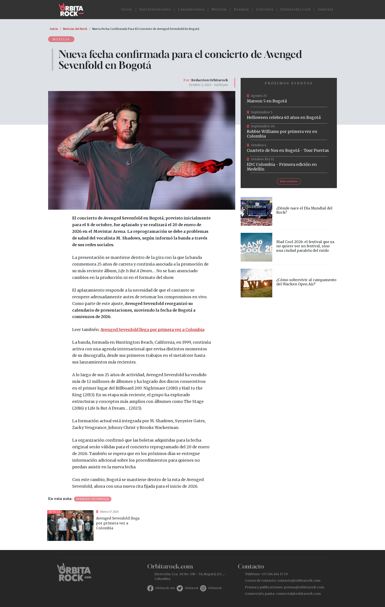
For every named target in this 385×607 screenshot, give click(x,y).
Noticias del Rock (75, 28)
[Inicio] (73, 9)
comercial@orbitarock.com (298, 594)
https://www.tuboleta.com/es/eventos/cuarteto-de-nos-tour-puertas (289, 148)
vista (93, 525)
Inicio (126, 9)
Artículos (264, 9)
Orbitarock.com (165, 588)
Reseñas (241, 9)
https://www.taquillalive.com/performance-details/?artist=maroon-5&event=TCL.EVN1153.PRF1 (289, 99)
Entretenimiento (155, 9)
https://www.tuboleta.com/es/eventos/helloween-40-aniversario (289, 115)
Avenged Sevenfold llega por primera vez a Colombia (152, 329)
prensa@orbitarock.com (304, 587)
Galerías (325, 9)
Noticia (61, 39)
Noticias (219, 9)
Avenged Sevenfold (92, 499)
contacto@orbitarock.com (298, 581)
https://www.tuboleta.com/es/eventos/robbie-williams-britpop (289, 132)
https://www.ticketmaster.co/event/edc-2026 (289, 164)
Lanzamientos (191, 9)
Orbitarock (191, 588)
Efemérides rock (296, 9)
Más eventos (289, 181)
